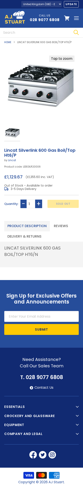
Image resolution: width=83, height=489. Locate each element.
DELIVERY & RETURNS (24, 236)
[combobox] (34, 32)
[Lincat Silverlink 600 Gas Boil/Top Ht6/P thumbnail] (12, 133)
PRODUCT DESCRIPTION (27, 225)
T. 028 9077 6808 (41, 377)
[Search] (76, 32)
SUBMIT (41, 329)
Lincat (12, 160)
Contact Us (43, 388)
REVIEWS (61, 225)
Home (7, 42)
